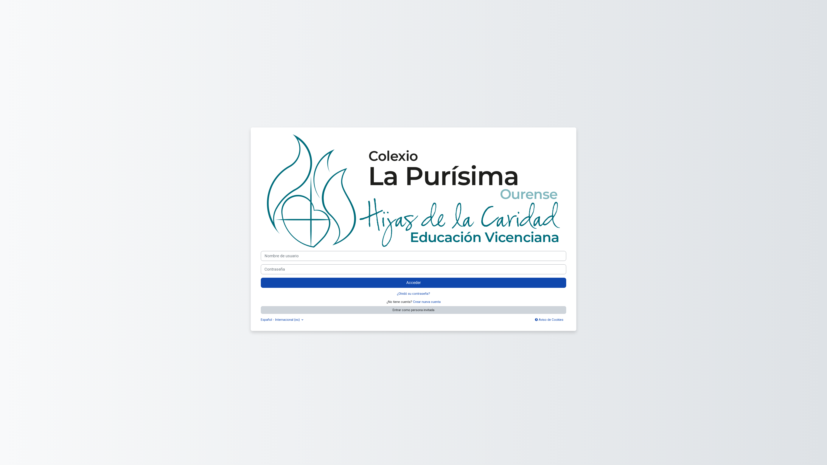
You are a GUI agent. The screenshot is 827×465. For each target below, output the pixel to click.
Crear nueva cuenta (427, 302)
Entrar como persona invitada (413, 310)
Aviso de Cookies (550, 320)
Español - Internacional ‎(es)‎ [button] (281, 320)
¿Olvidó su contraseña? (413, 294)
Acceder (413, 282)
